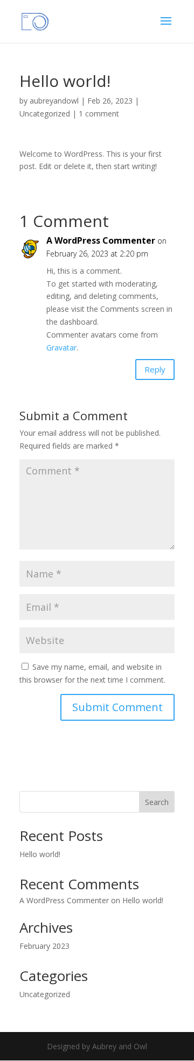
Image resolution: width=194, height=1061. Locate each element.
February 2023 (44, 946)
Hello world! (39, 854)
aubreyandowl (54, 101)
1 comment (99, 113)
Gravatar (61, 347)
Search (157, 802)
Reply (154, 369)
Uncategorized (44, 113)
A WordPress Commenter (100, 240)
